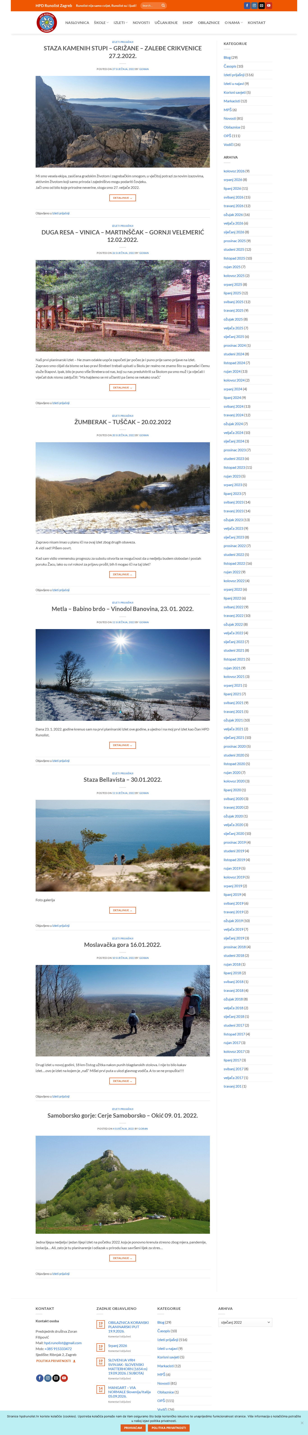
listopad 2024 (234, 363)
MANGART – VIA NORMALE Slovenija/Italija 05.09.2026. (129, 1391)
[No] (302, 1424)
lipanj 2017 (232, 1060)
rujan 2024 (232, 371)
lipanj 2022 (232, 598)
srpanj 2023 (233, 484)
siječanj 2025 (234, 336)
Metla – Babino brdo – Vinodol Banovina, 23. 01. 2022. (123, 608)
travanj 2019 (234, 912)
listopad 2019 (234, 859)
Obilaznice (209, 22)
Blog (227, 57)
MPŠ (228, 110)
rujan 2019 (232, 868)
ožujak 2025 (233, 319)
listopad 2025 (234, 258)
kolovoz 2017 (234, 1051)
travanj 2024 (234, 415)
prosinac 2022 (235, 545)
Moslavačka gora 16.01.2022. (122, 944)
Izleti (119, 22)
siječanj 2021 (234, 737)
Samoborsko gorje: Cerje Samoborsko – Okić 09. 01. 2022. (123, 1115)
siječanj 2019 (234, 938)
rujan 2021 (232, 668)
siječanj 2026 (234, 232)
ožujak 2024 (233, 423)
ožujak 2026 (233, 214)
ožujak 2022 (233, 624)
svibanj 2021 (234, 702)
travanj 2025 (234, 310)
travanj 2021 (234, 711)
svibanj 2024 (234, 406)
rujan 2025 (232, 267)
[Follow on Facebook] (247, 5)
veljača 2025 (233, 328)
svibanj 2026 (234, 197)
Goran (144, 69)
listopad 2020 (234, 763)
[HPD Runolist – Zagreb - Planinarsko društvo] (47, 22)
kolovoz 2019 (234, 877)
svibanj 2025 (234, 302)
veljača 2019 (233, 929)
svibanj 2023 (234, 502)
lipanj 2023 (232, 493)
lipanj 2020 (232, 790)
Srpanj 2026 (117, 1345)
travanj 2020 (234, 807)
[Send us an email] (261, 5)
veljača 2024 (233, 432)
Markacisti (232, 101)
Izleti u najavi (234, 83)
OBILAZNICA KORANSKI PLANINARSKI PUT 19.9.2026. (128, 1326)
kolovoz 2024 (234, 380)
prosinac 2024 (235, 345)
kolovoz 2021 (234, 676)
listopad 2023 (234, 467)
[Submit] (163, 5)
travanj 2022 (234, 615)
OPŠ (227, 135)
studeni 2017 (234, 1025)
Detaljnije (122, 197)
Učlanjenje (166, 22)
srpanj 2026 (233, 179)
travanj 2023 (234, 511)
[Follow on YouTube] (269, 5)
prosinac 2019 (235, 842)
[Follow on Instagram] (254, 5)
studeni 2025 (234, 249)
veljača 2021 (233, 729)
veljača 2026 (233, 223)
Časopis (230, 66)
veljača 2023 (233, 528)
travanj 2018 (234, 990)
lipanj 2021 (232, 694)
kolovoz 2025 (234, 275)
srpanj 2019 (233, 886)
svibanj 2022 (234, 607)
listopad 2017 (234, 1034)
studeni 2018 (234, 955)
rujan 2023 (232, 476)
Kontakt (257, 22)
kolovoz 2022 (234, 580)
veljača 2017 (233, 1077)
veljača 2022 (233, 633)
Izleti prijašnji (122, 41)
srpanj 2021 (233, 685)
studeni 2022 (234, 554)
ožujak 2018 (233, 999)
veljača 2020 (233, 824)
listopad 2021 (234, 659)
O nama (232, 22)
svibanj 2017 (234, 1069)
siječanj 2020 (234, 833)
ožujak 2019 (233, 920)
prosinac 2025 (235, 241)
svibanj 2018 (234, 981)
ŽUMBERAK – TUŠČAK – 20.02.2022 (122, 422)
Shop (188, 22)
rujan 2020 (232, 772)
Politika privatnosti (169, 1428)
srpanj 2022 (233, 589)
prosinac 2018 (235, 947)
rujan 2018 (232, 964)
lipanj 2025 (232, 293)
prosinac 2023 (235, 450)
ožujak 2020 (233, 816)
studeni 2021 (234, 650)
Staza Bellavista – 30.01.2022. (123, 779)
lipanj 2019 (232, 894)
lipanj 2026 (232, 188)
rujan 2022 (232, 572)
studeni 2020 (234, 755)
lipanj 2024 (232, 397)
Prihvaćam (133, 1428)
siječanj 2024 (234, 441)
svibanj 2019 (234, 903)
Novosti (141, 22)
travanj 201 (232, 1086)
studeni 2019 (234, 851)
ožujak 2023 (233, 519)
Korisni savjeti (235, 92)
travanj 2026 (234, 206)
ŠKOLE (100, 22)
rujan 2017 (232, 1042)
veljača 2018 (233, 1008)
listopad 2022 (234, 563)
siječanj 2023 (234, 537)
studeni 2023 (234, 458)
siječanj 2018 (234, 1016)
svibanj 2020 (234, 798)
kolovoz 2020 (234, 781)
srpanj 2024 (233, 389)
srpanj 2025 (233, 284)
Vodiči (229, 144)
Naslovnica (77, 22)
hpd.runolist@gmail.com (63, 1343)
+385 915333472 (58, 1348)
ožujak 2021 (233, 720)
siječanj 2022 (234, 641)
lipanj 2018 (232, 973)
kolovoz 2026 (234, 171)
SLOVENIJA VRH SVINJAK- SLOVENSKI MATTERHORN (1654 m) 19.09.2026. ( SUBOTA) (127, 1366)
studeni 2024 (234, 354)
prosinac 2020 (235, 746)
